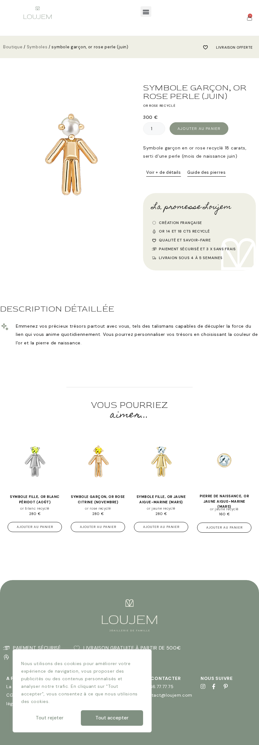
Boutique (13, 47)
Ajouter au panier (199, 128)
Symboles (37, 47)
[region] (82, 690)
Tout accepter (112, 718)
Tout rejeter (49, 718)
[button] (146, 11)
